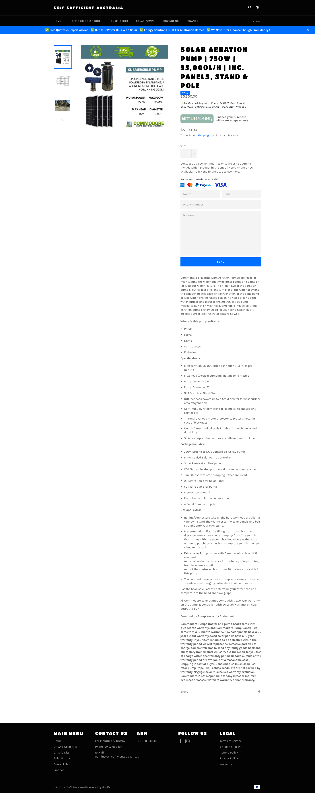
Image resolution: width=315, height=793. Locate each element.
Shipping (203, 135)
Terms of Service (231, 741)
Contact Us (171, 21)
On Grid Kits (119, 21)
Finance (192, 21)
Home (58, 21)
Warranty (226, 764)
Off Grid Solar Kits (86, 21)
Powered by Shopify (99, 787)
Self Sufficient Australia (89, 8)
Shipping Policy (230, 746)
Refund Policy (229, 752)
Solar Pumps (145, 21)
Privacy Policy (229, 758)
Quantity (185, 145)
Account (256, 21)
